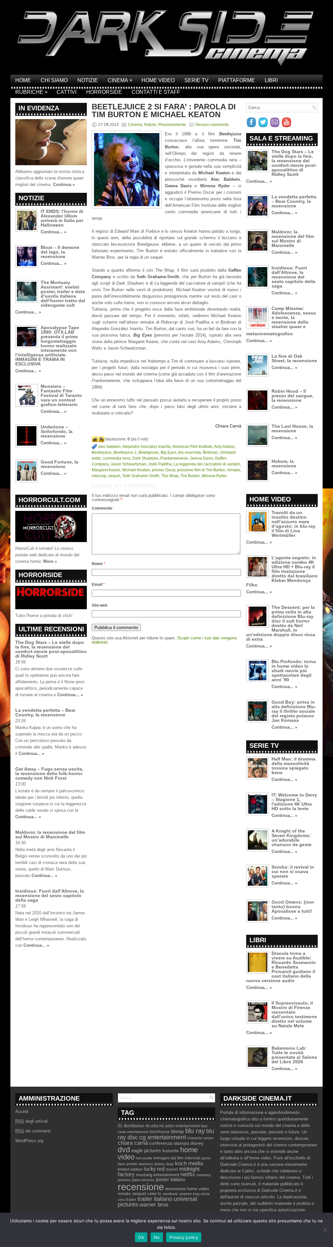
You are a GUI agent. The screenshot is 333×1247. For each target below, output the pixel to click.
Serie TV (196, 80)
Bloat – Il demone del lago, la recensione (60, 252)
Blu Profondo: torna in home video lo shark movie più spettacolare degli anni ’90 (294, 670)
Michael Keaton (136, 470)
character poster (200, 1138)
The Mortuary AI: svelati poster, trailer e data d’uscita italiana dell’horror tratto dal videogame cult (63, 294)
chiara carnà (133, 1143)
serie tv (154, 1193)
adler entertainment (182, 1126)
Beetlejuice (102, 452)
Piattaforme (236, 80)
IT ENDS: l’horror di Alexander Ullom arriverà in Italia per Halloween (62, 218)
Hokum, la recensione (284, 463)
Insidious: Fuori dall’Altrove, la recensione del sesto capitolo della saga (49, 895)
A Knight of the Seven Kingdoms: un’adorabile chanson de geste (292, 837)
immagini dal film (168, 1158)
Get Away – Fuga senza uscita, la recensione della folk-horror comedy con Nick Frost (49, 773)
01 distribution (131, 1125)
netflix (187, 1174)
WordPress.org (29, 1140)
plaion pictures (143, 1180)
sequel (114, 476)
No (157, 1237)
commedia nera (116, 458)
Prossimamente (172, 124)
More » (50, 561)
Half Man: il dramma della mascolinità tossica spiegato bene (293, 765)
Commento (102, 508)
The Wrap (170, 476)
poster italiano (170, 1179)
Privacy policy (183, 1237)
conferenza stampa (169, 1143)
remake (233, 470)
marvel (172, 1169)
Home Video (158, 80)
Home (23, 80)
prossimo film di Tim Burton (201, 470)
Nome (98, 564)
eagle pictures (146, 1150)
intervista (193, 1158)
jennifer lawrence (140, 1164)
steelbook (170, 1194)
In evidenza (39, 108)
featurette (170, 1151)
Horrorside (104, 92)
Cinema (120, 80)
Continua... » (53, 231)
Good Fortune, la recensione (59, 464)
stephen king (189, 1194)
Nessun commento (212, 124)
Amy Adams (224, 446)
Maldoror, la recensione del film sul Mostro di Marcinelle (50, 834)
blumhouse (160, 1132)
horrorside (144, 1158)
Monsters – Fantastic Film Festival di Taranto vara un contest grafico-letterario (61, 395)
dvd (124, 1149)
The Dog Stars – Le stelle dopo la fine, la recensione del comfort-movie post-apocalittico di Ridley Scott (51, 649)
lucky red (154, 1169)
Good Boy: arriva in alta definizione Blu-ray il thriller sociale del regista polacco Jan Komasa (294, 711)
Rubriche (31, 92)
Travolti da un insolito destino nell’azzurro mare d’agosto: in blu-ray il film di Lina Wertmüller (293, 524)
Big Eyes (168, 452)
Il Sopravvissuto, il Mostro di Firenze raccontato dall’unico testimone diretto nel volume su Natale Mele (294, 1014)
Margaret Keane (106, 470)
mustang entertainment (157, 1174)
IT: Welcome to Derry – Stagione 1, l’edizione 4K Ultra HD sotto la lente (294, 801)
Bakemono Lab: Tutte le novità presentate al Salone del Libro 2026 (294, 1054)
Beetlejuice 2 (125, 452)
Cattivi (66, 92)
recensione (141, 1186)
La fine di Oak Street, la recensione (294, 358)
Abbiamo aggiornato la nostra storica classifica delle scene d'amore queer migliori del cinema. (49, 178)
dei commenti (33, 1131)
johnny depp (164, 1164)
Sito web (99, 605)
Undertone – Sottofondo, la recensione (57, 431)
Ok (141, 1237)
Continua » (64, 184)
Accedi (21, 1111)
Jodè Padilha (160, 464)
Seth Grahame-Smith (140, 476)
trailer (131, 1199)
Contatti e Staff (156, 92)
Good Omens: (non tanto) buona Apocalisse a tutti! (293, 906)
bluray (177, 1131)
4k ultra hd (154, 1126)
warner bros (154, 1205)
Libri (271, 80)
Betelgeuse (149, 452)
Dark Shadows (145, 458)
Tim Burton (190, 476)
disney (197, 1143)
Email (98, 584)
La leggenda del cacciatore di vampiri (207, 464)
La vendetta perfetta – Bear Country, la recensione (45, 712)
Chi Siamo (54, 80)
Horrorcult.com (49, 499)
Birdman (210, 452)
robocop (99, 476)
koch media (189, 1163)
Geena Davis (201, 458)
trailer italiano (155, 1199)
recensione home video (187, 1188)
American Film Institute (192, 446)
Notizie (87, 80)
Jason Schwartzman (128, 464)
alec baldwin (109, 446)
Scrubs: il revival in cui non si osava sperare (293, 871)
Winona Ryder (214, 476)
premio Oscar (163, 470)
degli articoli (31, 1121)
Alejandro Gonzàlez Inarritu (146, 446)
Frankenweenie (174, 458)
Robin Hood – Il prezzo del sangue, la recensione (292, 396)
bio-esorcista (189, 452)
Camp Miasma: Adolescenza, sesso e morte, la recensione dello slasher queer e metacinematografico (281, 321)
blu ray (195, 1130)
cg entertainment (162, 1137)
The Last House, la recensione (292, 428)
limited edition (130, 1169)
